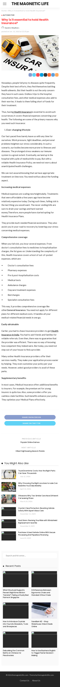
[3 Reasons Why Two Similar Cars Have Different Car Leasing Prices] (8, 499)
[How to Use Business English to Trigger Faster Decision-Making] (44, 640)
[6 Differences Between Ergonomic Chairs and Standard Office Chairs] (44, 579)
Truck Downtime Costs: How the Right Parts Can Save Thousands (36, 471)
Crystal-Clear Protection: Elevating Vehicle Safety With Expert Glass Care (36, 509)
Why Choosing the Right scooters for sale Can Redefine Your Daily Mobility (38, 484)
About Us (36, 680)
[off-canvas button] (4, 4)
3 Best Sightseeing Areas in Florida (30, 451)
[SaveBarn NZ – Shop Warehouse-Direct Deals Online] (44, 610)
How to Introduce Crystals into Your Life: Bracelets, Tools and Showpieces (15, 624)
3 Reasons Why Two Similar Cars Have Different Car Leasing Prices (38, 496)
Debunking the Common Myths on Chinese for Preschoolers (13, 653)
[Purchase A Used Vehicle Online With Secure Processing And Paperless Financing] (8, 535)
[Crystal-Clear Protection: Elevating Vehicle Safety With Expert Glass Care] (8, 511)
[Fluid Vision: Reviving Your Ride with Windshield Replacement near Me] (8, 523)
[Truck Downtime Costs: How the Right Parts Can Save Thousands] (8, 474)
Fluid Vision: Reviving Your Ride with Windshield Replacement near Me (37, 521)
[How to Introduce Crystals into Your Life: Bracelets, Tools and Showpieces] (16, 610)
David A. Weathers (12, 28)
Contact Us (24, 680)
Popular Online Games (30, 442)
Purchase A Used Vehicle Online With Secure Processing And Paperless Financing (36, 533)
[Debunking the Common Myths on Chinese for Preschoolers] (16, 640)
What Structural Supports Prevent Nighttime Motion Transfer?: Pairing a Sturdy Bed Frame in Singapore (16, 594)
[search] (56, 4)
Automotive (8, 15)
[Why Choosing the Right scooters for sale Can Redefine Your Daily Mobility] (8, 487)
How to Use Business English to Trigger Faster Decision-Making (43, 653)
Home (4, 11)
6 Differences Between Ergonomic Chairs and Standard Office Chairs (41, 592)
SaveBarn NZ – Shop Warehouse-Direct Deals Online (42, 624)
